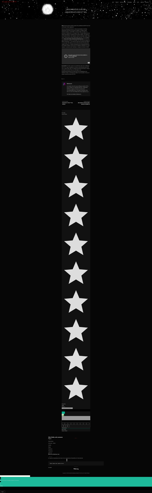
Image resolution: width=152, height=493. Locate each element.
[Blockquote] (81, 423)
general (64, 78)
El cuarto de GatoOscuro (9, 1)
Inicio (113, 2)
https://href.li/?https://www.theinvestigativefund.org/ (73, 38)
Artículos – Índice (123, 2)
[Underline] (69, 423)
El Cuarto (50, 458)
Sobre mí (117, 2)
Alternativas (129, 2)
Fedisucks (142, 2)
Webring (76, 469)
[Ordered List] (75, 423)
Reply (1, 485)
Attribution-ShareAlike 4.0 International (74, 458)
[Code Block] (84, 423)
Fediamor (147, 2)
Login (63, 405)
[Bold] (63, 423)
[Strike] (72, 423)
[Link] (87, 423)
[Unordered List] (78, 423)
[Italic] (66, 423)
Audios (134, 2)
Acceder (50, 467)
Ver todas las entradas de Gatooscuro (74, 94)
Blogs (138, 2)
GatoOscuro (56, 458)
